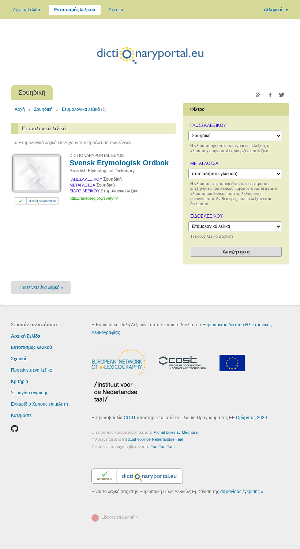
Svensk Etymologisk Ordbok (119, 163)
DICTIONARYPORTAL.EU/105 (97, 155)
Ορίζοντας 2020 (251, 417)
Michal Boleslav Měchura (175, 432)
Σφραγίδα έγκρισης (29, 392)
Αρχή (20, 109)
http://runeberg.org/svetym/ (94, 198)
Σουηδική (43, 109)
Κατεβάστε (21, 415)
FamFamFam (162, 446)
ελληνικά (276, 9)
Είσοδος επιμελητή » (119, 517)
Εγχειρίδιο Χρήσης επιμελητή (39, 404)
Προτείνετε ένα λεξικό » (40, 287)
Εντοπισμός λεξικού (74, 9)
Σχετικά (116, 9)
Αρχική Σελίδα (26, 9)
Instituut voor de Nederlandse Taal (152, 439)
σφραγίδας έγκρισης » (241, 491)
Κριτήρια (19, 381)
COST (130, 417)
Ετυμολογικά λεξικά (81, 109)
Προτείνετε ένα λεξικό (31, 370)
